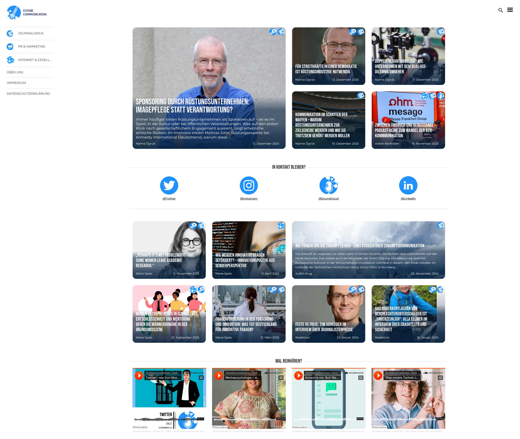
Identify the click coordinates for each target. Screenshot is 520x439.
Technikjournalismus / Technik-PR (148, 431)
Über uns (15, 72)
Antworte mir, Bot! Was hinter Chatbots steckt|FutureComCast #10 (355, 431)
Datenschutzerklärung (28, 93)
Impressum (16, 83)
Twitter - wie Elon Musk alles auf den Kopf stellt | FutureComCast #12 (197, 431)
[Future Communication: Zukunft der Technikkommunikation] (30, 12)
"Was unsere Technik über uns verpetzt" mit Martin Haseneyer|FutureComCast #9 (442, 431)
